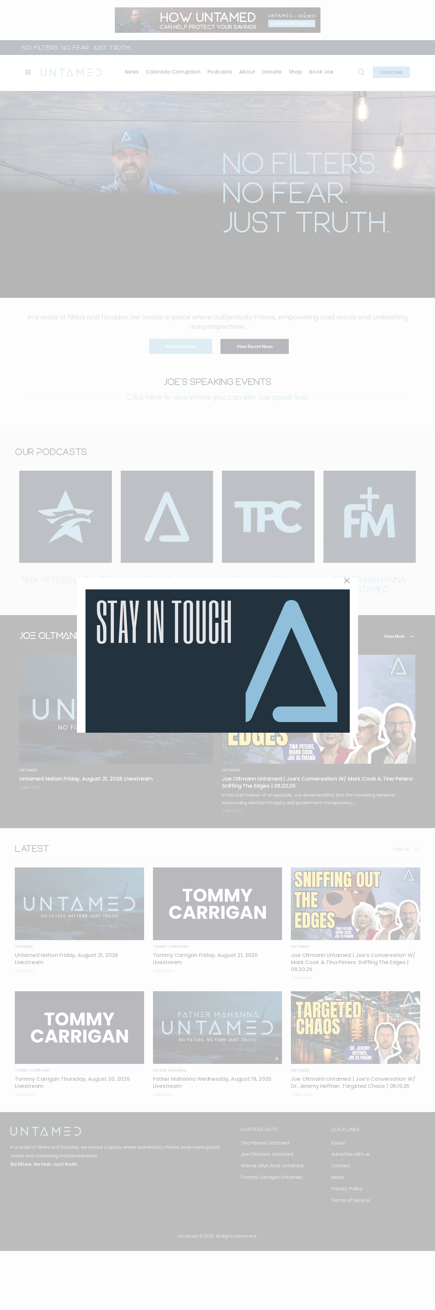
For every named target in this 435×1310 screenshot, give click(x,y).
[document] (217, 655)
